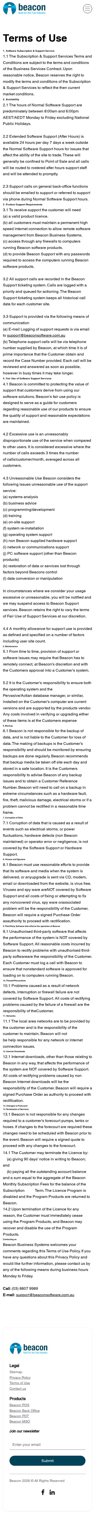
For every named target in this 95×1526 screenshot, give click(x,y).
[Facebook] (43, 1492)
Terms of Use (20, 1383)
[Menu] (87, 8)
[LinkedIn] (52, 1492)
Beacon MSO (20, 1421)
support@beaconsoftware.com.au (36, 335)
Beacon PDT (19, 1416)
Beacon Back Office (25, 1411)
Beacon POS (19, 1405)
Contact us (18, 1389)
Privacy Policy (20, 1377)
